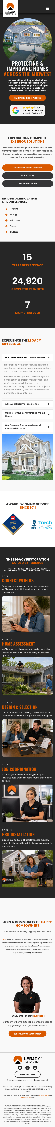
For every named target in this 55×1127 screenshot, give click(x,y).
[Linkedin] (35, 1068)
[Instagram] (27, 1068)
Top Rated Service (33, 110)
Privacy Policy (44, 1095)
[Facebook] (20, 1068)
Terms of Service (25, 1097)
